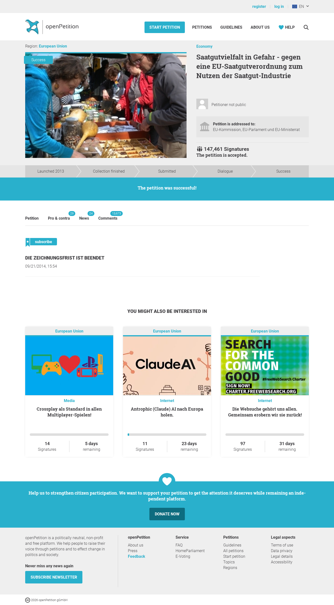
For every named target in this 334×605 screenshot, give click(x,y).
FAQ (179, 545)
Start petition (164, 27)
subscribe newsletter (54, 577)
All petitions (233, 550)
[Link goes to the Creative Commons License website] (28, 599)
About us (260, 27)
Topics (229, 562)
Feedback (136, 556)
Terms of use (282, 545)
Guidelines (231, 27)
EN (300, 6)
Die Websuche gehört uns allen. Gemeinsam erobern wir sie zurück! (265, 412)
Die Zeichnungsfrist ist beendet (64, 258)
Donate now (167, 514)
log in (279, 6)
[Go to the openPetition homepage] (52, 27)
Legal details (282, 556)
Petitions (202, 27)
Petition (32, 218)
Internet (167, 400)
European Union (53, 46)
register (259, 6)
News (84, 216)
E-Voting (183, 556)
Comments (107, 216)
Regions (230, 567)
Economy (204, 46)
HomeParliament (190, 550)
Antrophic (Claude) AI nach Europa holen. (167, 412)
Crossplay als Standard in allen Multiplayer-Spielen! (69, 412)
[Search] (306, 27)
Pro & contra (59, 216)
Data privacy (281, 550)
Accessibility (281, 562)
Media (69, 400)
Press (132, 550)
